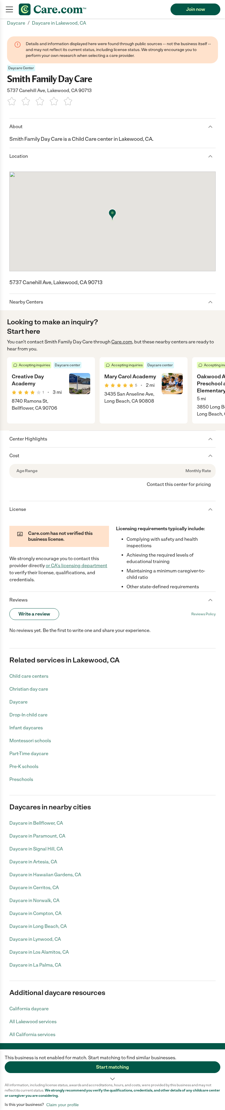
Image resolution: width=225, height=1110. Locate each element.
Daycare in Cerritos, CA (34, 887)
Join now (195, 9)
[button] (112, 1066)
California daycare (29, 1008)
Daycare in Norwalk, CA (34, 900)
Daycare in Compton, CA (35, 913)
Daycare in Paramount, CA (37, 836)
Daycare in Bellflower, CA (36, 823)
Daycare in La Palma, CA (35, 965)
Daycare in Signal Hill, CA (36, 849)
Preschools (21, 779)
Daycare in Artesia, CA (33, 862)
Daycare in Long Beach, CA (38, 926)
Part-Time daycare (28, 753)
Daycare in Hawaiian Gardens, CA (45, 874)
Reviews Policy (203, 614)
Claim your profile (62, 1104)
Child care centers (28, 676)
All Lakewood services (33, 1021)
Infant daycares (26, 728)
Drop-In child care (28, 715)
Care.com (121, 342)
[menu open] (9, 9)
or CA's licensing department (76, 565)
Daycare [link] (16, 23)
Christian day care (28, 689)
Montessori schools (30, 740)
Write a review (34, 614)
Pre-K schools (23, 766)
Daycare (18, 702)
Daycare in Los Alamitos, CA (39, 952)
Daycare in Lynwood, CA (35, 939)
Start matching (112, 1067)
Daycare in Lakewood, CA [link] (59, 23)
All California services (32, 1034)
